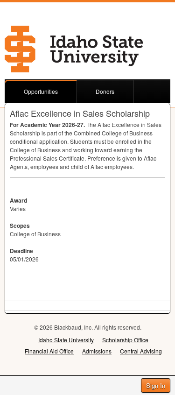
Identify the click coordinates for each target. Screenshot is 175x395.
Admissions (97, 351)
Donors (105, 91)
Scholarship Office (125, 340)
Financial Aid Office (49, 351)
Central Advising (141, 351)
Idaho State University (66, 340)
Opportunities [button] (41, 91)
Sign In (155, 385)
